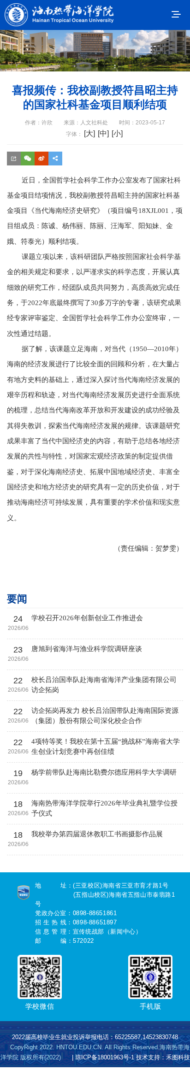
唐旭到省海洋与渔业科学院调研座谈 (86, 649)
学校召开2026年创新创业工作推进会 (87, 618)
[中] (103, 133)
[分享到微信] (28, 165)
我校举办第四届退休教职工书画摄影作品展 (97, 834)
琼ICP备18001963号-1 (104, 1057)
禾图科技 (178, 1057)
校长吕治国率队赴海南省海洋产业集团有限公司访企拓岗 (104, 685)
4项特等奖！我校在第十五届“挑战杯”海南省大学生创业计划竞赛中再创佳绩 (105, 746)
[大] (89, 133)
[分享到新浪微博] (41, 165)
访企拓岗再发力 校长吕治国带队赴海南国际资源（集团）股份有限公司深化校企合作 (104, 715)
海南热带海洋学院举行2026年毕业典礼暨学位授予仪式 (104, 808)
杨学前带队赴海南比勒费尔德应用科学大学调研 (104, 772)
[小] (117, 133)
